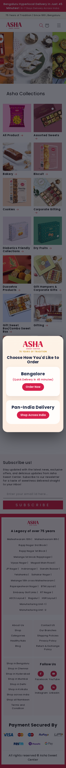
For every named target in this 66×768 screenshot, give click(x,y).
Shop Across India (33, 415)
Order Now (33, 387)
